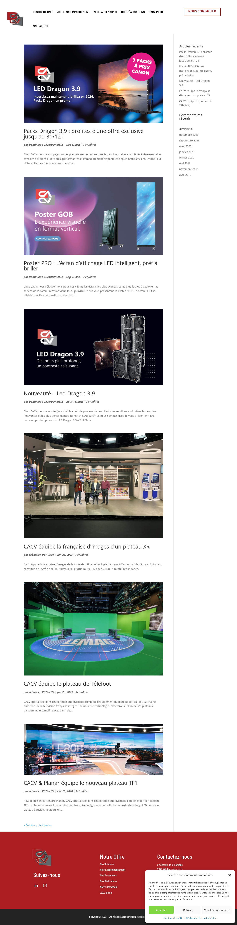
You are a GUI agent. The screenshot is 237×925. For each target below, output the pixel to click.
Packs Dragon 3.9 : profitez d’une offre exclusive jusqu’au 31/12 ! (83, 133)
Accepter (161, 910)
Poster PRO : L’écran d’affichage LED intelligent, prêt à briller (90, 265)
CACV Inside (156, 12)
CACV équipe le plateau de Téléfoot (67, 683)
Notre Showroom (108, 886)
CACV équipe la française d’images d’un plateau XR (87, 546)
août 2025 (185, 146)
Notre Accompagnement (73, 12)
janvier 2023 (186, 152)
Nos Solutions (42, 12)
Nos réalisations (133, 12)
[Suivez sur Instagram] (45, 885)
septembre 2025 (189, 140)
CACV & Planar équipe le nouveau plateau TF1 (81, 783)
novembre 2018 (188, 169)
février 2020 (186, 157)
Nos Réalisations (108, 881)
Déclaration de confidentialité (201, 918)
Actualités (40, 26)
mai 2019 (185, 163)
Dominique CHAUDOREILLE (46, 144)
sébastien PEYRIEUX (41, 554)
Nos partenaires (105, 12)
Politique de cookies (174, 918)
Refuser (188, 910)
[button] (229, 875)
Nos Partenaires (108, 875)
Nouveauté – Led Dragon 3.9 (59, 393)
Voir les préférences (216, 910)
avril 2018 (185, 174)
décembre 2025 (188, 134)
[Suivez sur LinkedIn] (36, 885)
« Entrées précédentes (37, 825)
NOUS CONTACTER (202, 11)
